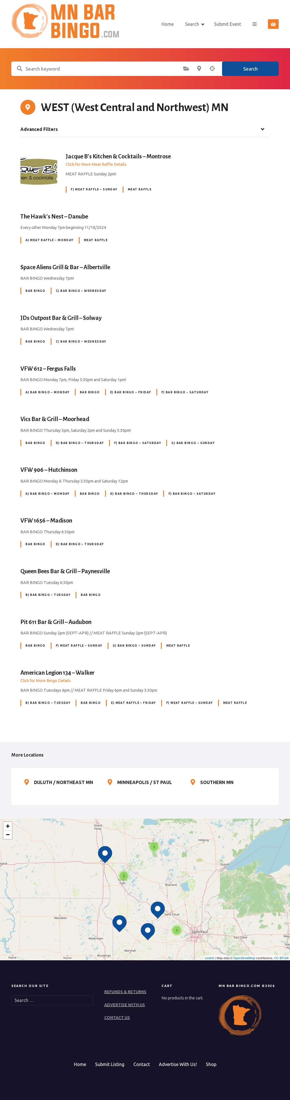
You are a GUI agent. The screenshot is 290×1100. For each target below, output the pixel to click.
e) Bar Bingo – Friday (130, 392)
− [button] (8, 834)
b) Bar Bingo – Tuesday (48, 594)
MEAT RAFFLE (140, 189)
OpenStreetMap (244, 957)
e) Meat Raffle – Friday (133, 702)
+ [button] (8, 826)
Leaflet (209, 957)
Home (167, 24)
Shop (211, 1064)
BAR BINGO (35, 290)
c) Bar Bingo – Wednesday (81, 290)
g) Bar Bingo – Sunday (193, 443)
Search (192, 24)
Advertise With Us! (178, 1064)
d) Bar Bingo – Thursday (80, 443)
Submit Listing (109, 1064)
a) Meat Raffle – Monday (49, 240)
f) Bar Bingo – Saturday (184, 392)
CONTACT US (117, 1017)
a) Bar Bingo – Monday (47, 392)
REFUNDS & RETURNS (125, 991)
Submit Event (227, 24)
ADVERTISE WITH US (124, 1005)
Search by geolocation (212, 68)
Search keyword (19, 68)
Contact (141, 1064)
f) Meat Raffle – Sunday (94, 189)
